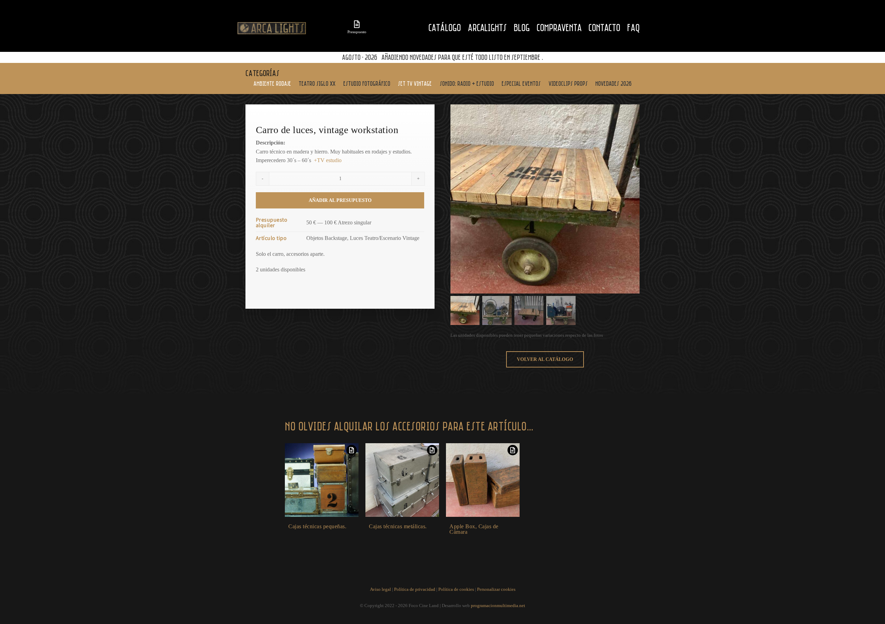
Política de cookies (456, 589)
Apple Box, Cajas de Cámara (474, 529)
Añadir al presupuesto (340, 200)
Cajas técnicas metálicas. (398, 526)
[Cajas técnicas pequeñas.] (321, 480)
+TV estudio (328, 160)
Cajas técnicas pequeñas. (317, 526)
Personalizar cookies (496, 589)
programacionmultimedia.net (498, 605)
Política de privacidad (414, 589)
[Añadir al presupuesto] (351, 450)
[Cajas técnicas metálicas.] (402, 480)
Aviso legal (380, 589)
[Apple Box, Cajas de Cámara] (483, 480)
